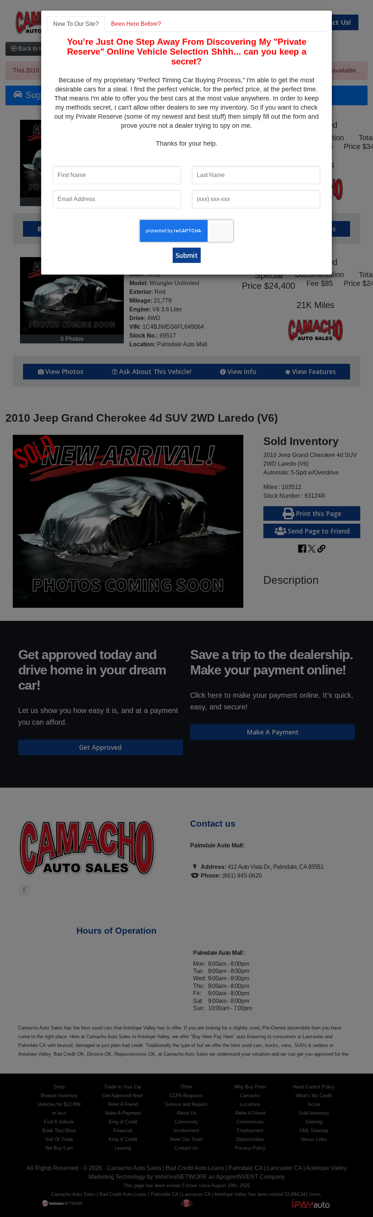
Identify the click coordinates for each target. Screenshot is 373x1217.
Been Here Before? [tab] (136, 24)
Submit (187, 255)
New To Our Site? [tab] (76, 24)
